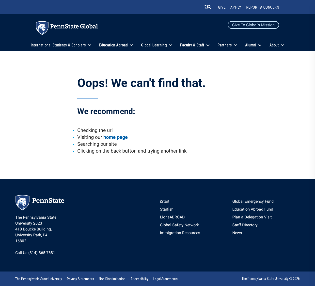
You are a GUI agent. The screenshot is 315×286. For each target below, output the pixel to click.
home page (115, 137)
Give (221, 7)
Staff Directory (245, 225)
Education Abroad (113, 45)
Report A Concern (262, 7)
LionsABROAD (172, 217)
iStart (164, 201)
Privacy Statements (80, 279)
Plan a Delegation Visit (252, 217)
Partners (225, 45)
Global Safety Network (179, 225)
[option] (180, 201)
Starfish (166, 209)
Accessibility (139, 279)
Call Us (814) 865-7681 (35, 252)
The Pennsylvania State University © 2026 (271, 279)
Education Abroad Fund (252, 209)
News (237, 232)
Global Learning (154, 45)
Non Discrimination (112, 279)
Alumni (250, 45)
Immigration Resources (180, 232)
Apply (235, 7)
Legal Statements (165, 279)
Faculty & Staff (192, 45)
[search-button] (208, 7)
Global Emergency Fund (253, 201)
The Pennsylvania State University (38, 279)
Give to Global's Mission (253, 25)
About (274, 45)
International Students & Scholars (58, 45)
